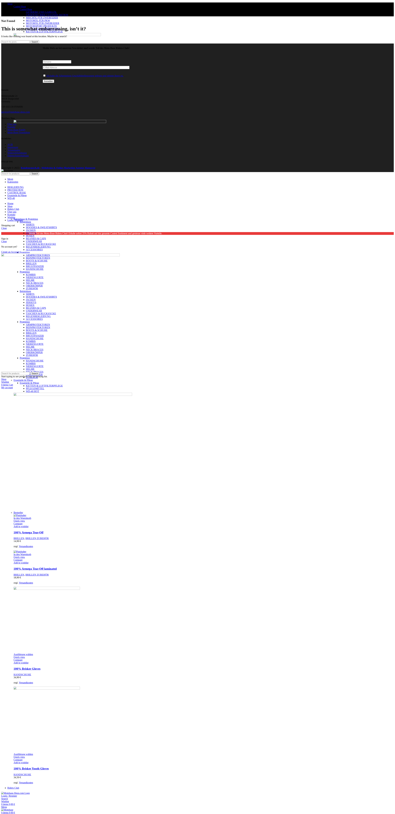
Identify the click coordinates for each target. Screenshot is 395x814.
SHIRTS (30, 224)
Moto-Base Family (16, 129)
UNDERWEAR (34, 241)
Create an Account (10, 252)
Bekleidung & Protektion (26, 219)
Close (4, 228)
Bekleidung (25, 222)
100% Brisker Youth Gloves (31, 768)
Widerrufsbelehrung (17, 153)
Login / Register (15, 220)
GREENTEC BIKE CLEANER (47, 15)
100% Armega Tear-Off (28, 532)
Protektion (25, 252)
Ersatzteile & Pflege (23, 380)
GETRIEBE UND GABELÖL (41, 12)
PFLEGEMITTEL (35, 388)
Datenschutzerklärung (18, 155)
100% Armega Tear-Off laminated (35, 568)
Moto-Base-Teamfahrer (18, 132)
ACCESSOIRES (34, 249)
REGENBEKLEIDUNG (38, 247)
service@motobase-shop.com (15, 112)
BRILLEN (19, 538)
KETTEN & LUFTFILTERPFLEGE (44, 385)
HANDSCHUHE (22, 674)
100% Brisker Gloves (27, 668)
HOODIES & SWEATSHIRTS (41, 227)
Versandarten (13, 150)
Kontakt (11, 127)
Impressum (12, 147)
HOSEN (30, 235)
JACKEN (31, 230)
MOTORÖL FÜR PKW (38, 20)
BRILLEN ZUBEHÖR (37, 538)
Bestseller (18, 512)
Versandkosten (26, 546)
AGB (10, 144)
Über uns (11, 124)
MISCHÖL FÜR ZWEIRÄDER (42, 17)
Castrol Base (20, 6)
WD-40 (32, 391)
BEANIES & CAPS (36, 238)
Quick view (19, 521)
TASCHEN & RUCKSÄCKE (41, 244)
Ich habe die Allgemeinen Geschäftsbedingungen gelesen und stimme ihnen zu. (84, 75)
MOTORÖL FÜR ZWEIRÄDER (42, 23)
